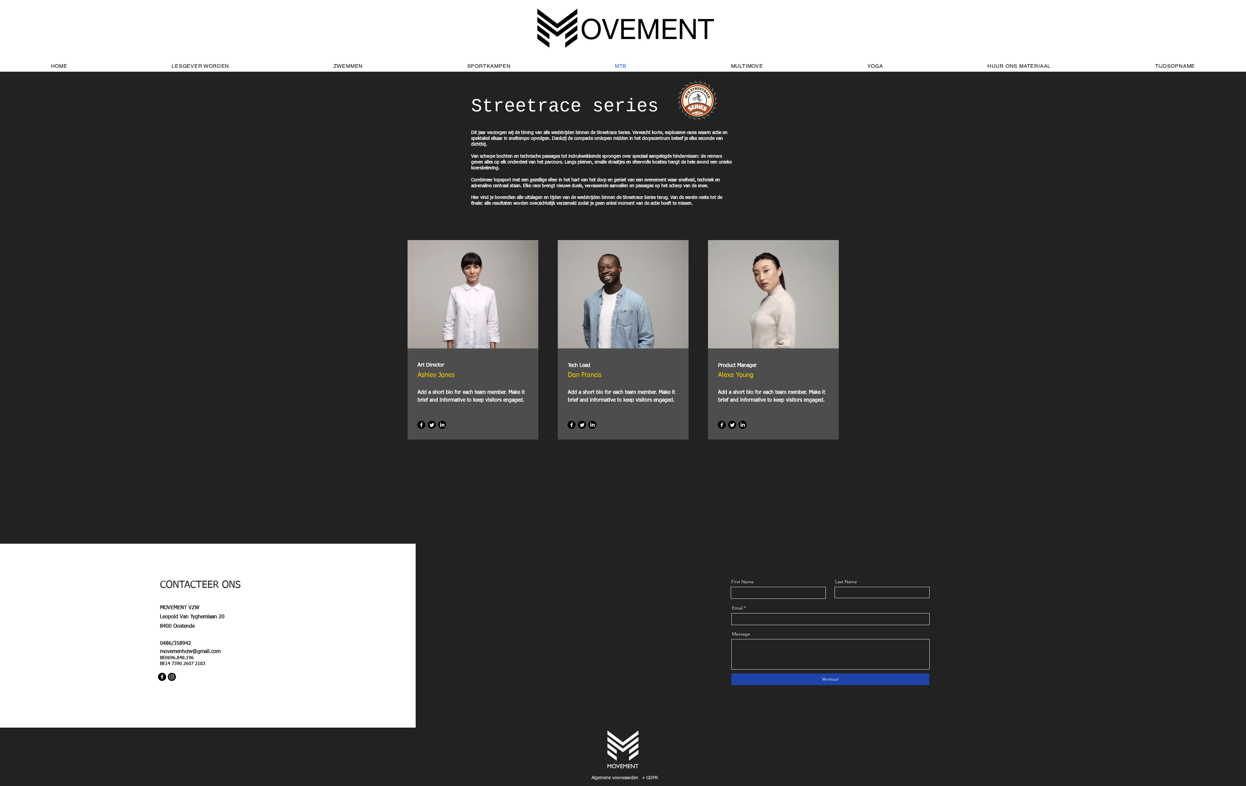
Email (737, 608)
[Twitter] (432, 425)
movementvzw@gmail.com (190, 651)
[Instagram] (172, 677)
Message (741, 634)
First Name (742, 581)
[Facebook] (421, 425)
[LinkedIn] (442, 425)
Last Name (846, 581)
